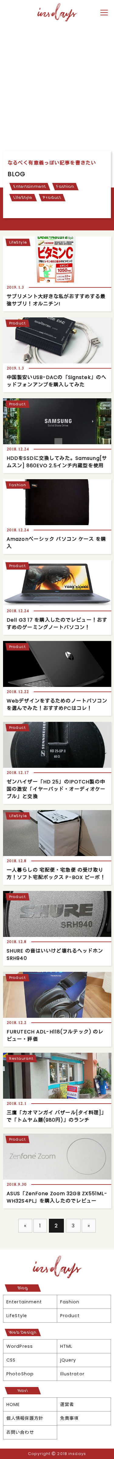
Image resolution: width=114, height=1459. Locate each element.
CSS (11, 1360)
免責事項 (69, 1418)
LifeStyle (22, 197)
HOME (13, 1404)
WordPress (19, 1346)
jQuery (68, 1360)
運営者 (67, 1404)
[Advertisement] (57, 90)
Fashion (65, 186)
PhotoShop (20, 1374)
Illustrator (72, 1374)
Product (52, 197)
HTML (66, 1346)
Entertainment (29, 186)
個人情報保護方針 (24, 1418)
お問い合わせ (20, 1432)
